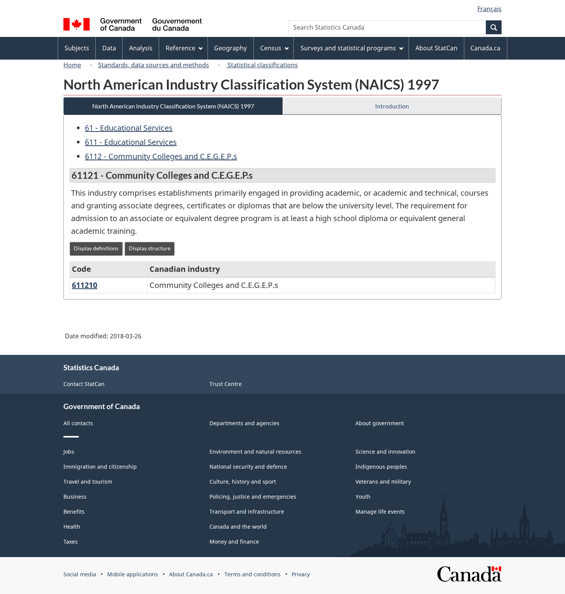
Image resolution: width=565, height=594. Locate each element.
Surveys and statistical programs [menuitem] (348, 48)
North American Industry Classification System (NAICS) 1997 (173, 106)
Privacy (301, 574)
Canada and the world (238, 526)
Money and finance (234, 541)
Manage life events (380, 511)
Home (72, 65)
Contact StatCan (84, 384)
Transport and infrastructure (246, 511)
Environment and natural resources (255, 451)
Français (489, 9)
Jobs (68, 451)
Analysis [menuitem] (141, 48)
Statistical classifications (262, 65)
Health (71, 526)
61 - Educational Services (129, 128)
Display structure (149, 248)
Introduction (392, 106)
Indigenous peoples (381, 466)
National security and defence (248, 466)
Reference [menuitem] (180, 48)
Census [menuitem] (270, 48)
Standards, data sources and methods (153, 65)
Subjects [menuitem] (77, 48)
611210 (84, 285)
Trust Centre (225, 384)
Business (74, 496)
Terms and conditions (252, 574)
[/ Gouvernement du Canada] (132, 25)
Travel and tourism (87, 481)
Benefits (74, 511)
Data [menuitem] (109, 48)
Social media (79, 574)
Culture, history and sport (242, 481)
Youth (363, 496)
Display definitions (96, 248)
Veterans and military (383, 481)
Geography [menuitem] (230, 48)
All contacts (78, 423)
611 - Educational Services (131, 142)
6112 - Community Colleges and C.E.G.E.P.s (161, 156)
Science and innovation (385, 451)
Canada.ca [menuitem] (485, 48)
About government (380, 423)
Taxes (70, 541)
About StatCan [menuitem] (436, 48)
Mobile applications (132, 574)
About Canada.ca (191, 574)
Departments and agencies (244, 423)
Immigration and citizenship (100, 466)
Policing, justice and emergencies (252, 496)
